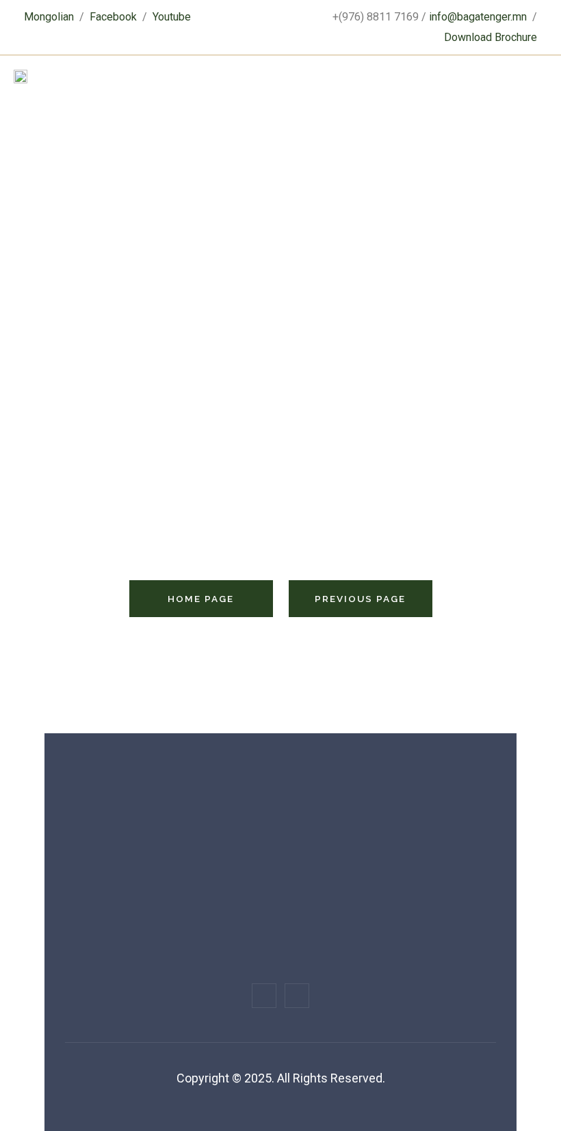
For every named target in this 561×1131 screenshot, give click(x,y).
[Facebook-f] (264, 995)
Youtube (172, 16)
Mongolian (49, 16)
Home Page (201, 598)
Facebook (113, 16)
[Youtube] (297, 995)
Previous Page (360, 598)
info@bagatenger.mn (478, 16)
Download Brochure (490, 37)
